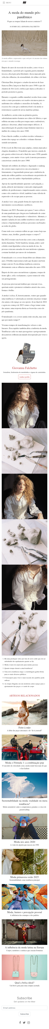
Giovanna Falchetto (30, 26)
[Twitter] (24, 1022)
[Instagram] (28, 1022)
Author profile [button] (24, 377)
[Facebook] (20, 1022)
